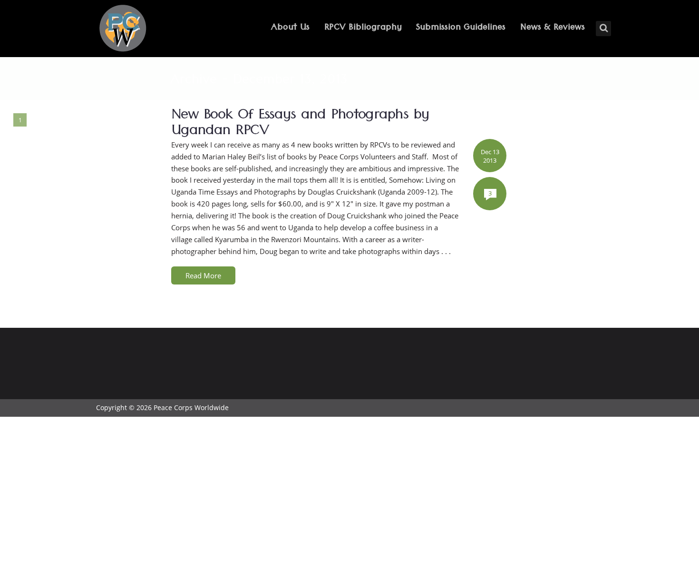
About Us (290, 28)
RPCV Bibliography (363, 28)
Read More (203, 275)
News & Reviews (552, 28)
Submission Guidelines (460, 28)
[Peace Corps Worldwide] (122, 29)
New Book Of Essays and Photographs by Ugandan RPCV (300, 124)
